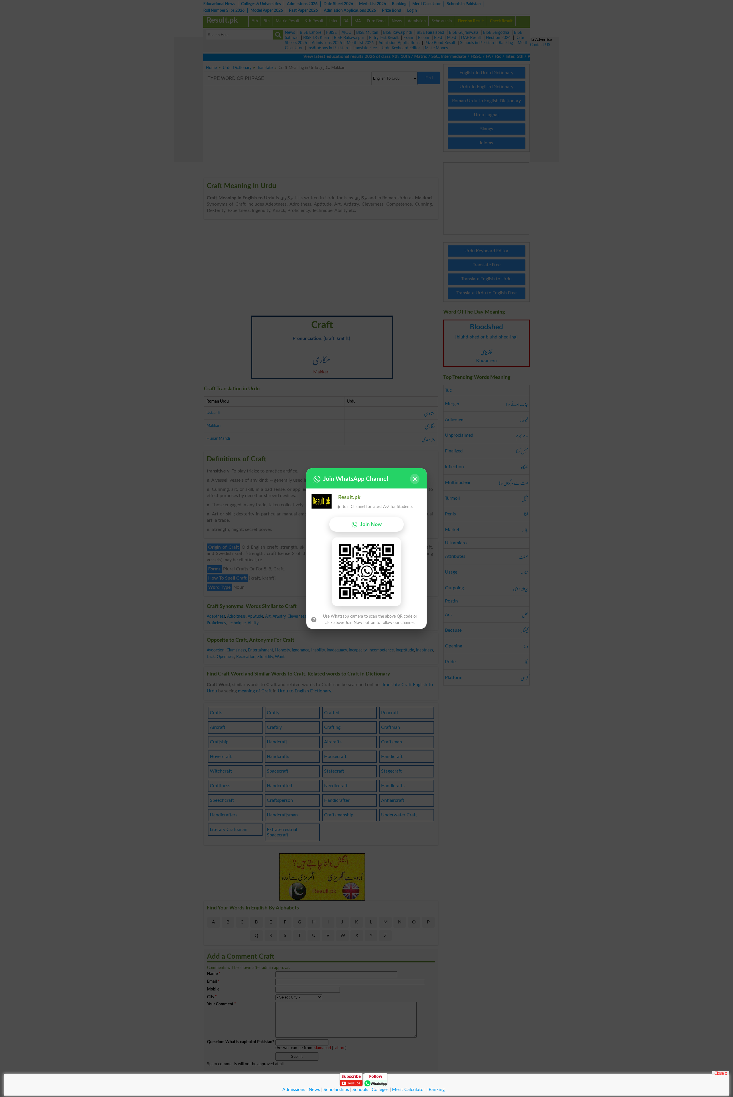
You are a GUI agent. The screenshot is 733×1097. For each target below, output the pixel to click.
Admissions (293, 1089)
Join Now (371, 524)
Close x (720, 1073)
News (314, 1089)
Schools (360, 1089)
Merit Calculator (408, 1089)
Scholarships (336, 1089)
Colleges (380, 1089)
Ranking (437, 1089)
